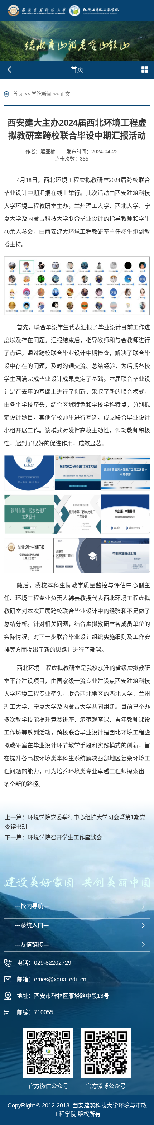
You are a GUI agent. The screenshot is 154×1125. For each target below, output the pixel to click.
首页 (18, 94)
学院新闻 (42, 94)
